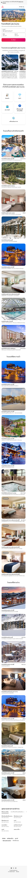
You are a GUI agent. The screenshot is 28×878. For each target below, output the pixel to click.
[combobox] (13, 31)
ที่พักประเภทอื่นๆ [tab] (5, 811)
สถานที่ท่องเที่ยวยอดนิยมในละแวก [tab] (18, 811)
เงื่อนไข (17, 871)
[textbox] (7, 35)
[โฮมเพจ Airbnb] (3, 7)
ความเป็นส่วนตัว (11, 871)
